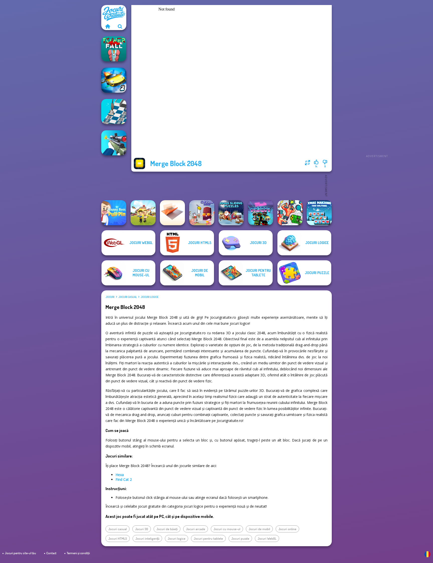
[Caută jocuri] (120, 26)
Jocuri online (287, 529)
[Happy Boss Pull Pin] (113, 212)
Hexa (120, 474)
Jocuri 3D (141, 529)
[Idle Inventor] (143, 212)
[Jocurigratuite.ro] (107, 26)
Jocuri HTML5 (117, 538)
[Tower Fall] (113, 48)
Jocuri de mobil (259, 529)
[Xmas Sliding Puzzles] (231, 212)
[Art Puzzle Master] (201, 212)
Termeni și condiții (78, 553)
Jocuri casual (127, 297)
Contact (51, 553)
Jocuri (110, 297)
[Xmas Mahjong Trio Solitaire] (319, 212)
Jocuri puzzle (240, 538)
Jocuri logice (150, 297)
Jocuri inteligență (147, 538)
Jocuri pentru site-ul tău (20, 553)
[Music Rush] (260, 212)
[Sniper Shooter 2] (113, 142)
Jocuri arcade (195, 529)
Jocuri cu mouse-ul (226, 529)
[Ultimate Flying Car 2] (113, 80)
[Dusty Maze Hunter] (113, 111)
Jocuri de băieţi (167, 529)
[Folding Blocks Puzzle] (172, 212)
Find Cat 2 (124, 479)
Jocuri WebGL (267, 538)
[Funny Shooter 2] (289, 212)
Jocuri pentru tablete (208, 538)
